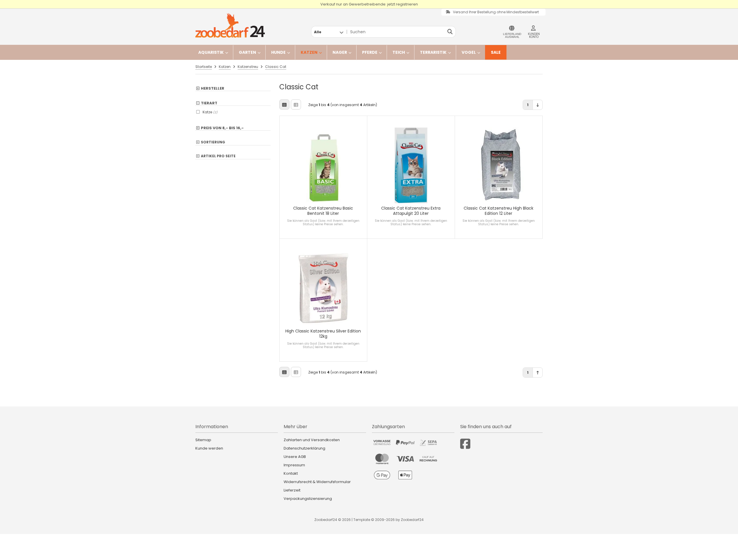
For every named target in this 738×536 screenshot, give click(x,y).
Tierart (209, 103)
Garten (247, 52)
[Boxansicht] (284, 104)
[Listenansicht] (296, 104)
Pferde (369, 52)
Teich (398, 52)
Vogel (469, 52)
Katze (210, 112)
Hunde (278, 52)
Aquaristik (211, 52)
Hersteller (212, 88)
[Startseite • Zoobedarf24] (230, 25)
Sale (496, 52)
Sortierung (213, 142)
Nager (340, 52)
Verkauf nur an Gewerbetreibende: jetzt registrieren (369, 4)
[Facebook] (465, 444)
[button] (328, 31)
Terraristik (433, 52)
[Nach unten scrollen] (537, 105)
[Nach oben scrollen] (537, 372)
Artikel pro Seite (218, 156)
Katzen (309, 52)
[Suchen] (450, 31)
